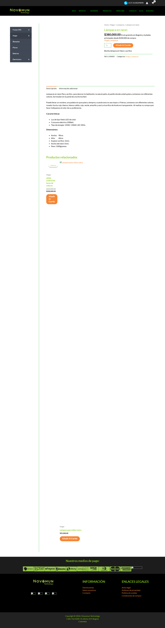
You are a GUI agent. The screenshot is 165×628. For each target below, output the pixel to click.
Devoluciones (88, 587)
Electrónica (21, 59)
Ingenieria (94, 11)
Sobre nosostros (89, 590)
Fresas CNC (21, 29)
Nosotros (150, 11)
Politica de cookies (129, 593)
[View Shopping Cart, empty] (153, 3)
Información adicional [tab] (68, 88)
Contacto (133, 11)
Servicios (82, 11)
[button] (87, 11)
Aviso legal (126, 587)
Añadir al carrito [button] (52, 199)
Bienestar (16, 42)
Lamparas (120, 25)
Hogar (21, 35)
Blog (141, 11)
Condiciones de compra (131, 595)
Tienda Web (120, 11)
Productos (107, 11)
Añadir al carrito (123, 45)
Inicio (74, 11)
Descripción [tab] (51, 88)
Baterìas (16, 53)
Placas (15, 47)
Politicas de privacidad (131, 590)
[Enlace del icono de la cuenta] (147, 3)
